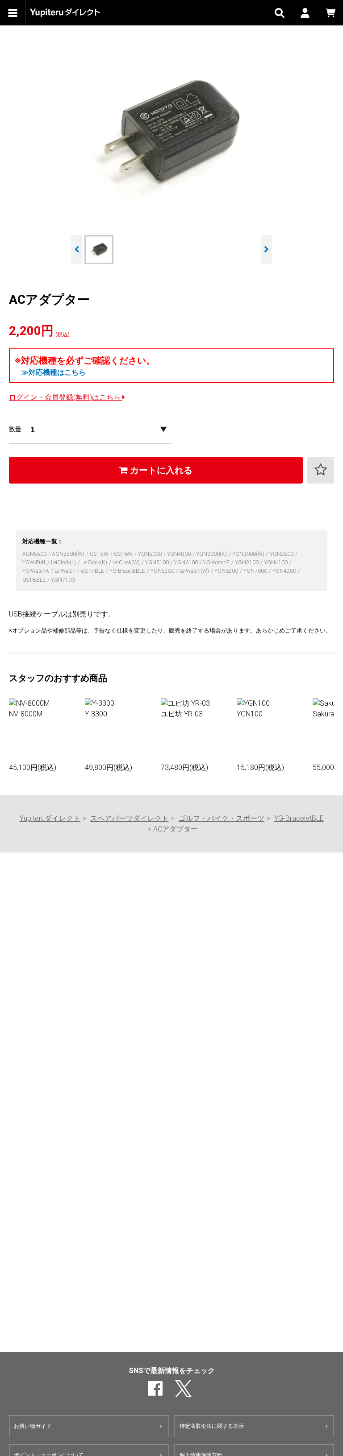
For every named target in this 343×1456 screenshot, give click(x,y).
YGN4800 (179, 554)
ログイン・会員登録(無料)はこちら (65, 397)
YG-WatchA (36, 571)
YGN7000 (255, 571)
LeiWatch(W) (195, 571)
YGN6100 (186, 562)
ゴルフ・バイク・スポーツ (221, 818)
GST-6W (124, 554)
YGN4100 (276, 562)
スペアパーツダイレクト (129, 818)
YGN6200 (226, 571)
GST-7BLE (93, 571)
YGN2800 (282, 554)
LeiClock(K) (95, 562)
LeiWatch (65, 571)
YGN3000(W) (249, 554)
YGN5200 (163, 571)
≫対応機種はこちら (53, 372)
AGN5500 (35, 554)
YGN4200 (284, 571)
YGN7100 (63, 580)
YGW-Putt (34, 562)
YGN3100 (247, 562)
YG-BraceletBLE (127, 571)
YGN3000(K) (212, 554)
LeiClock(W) (127, 562)
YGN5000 (150, 554)
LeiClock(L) (64, 562)
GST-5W (100, 554)
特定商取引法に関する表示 (212, 1426)
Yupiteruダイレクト (50, 818)
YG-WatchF (217, 562)
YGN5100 (157, 562)
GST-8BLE (34, 580)
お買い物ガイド (32, 1426)
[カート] (330, 13)
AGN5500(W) (69, 554)
